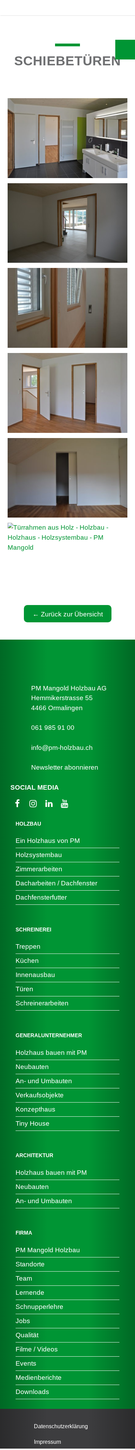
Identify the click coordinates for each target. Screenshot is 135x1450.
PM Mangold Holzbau (48, 1250)
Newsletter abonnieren (64, 767)
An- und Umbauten (44, 1081)
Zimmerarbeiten (39, 869)
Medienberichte (39, 1377)
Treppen (28, 946)
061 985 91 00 (52, 727)
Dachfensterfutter (41, 897)
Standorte (30, 1264)
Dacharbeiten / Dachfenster (56, 883)
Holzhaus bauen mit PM (51, 1052)
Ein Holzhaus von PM (48, 840)
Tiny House (33, 1123)
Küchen (27, 960)
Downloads (32, 1391)
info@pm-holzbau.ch (62, 747)
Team (24, 1278)
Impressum (47, 1442)
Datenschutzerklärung (61, 1426)
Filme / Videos (37, 1349)
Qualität (27, 1335)
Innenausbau (35, 974)
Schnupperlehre (39, 1306)
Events (26, 1363)
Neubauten (32, 1066)
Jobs (23, 1320)
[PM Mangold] (39, 7)
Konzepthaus (35, 1109)
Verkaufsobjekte (40, 1095)
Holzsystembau (39, 854)
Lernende (30, 1292)
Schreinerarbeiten (42, 1003)
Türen (24, 989)
